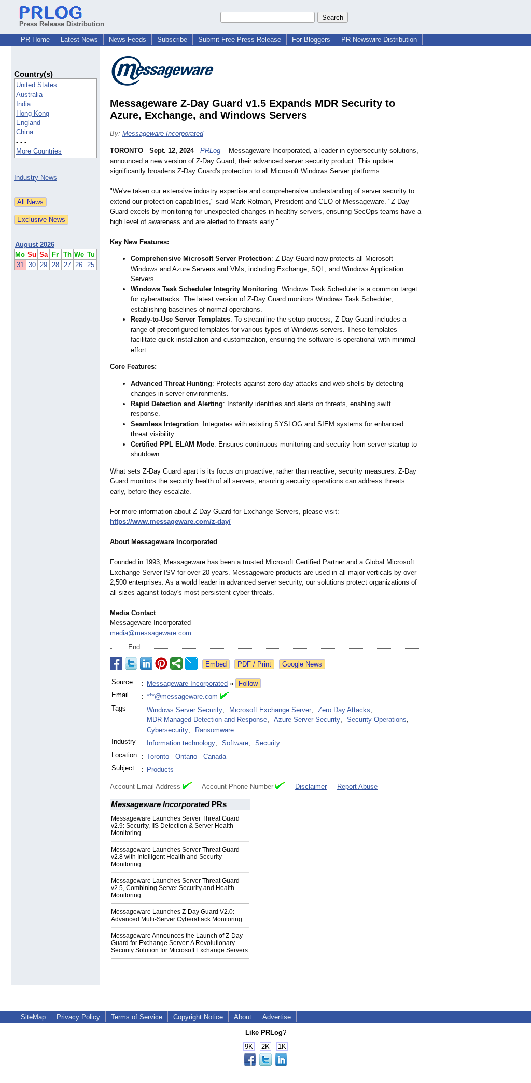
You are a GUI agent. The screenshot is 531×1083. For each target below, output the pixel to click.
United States (36, 85)
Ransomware (214, 730)
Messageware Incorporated (162, 133)
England (28, 123)
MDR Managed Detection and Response (207, 720)
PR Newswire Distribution (379, 40)
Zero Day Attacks (344, 710)
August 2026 (34, 244)
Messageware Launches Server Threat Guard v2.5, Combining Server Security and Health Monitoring (175, 888)
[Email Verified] (224, 696)
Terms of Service (136, 1017)
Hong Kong (32, 113)
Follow (248, 683)
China (24, 132)
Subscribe (172, 40)
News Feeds (127, 40)
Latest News (79, 40)
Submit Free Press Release (239, 40)
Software (235, 743)
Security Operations (377, 720)
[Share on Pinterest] (161, 663)
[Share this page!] (265, 1063)
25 (90, 265)
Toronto (158, 756)
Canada (214, 756)
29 (43, 265)
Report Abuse (357, 786)
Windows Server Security (184, 710)
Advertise (276, 1017)
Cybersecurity (167, 730)
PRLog (210, 151)
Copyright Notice (198, 1017)
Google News (302, 664)
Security (267, 743)
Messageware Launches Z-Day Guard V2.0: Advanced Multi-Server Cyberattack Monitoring (176, 915)
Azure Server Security (307, 720)
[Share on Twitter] (131, 663)
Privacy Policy (78, 1017)
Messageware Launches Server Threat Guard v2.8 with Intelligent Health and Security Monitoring (175, 857)
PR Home (35, 40)
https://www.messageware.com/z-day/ (170, 521)
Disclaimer (311, 786)
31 (20, 265)
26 (78, 265)
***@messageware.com (182, 696)
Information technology (181, 743)
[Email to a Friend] (191, 663)
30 (32, 265)
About (242, 1017)
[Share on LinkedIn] (146, 663)
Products (160, 769)
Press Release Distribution (61, 24)
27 (67, 265)
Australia (29, 95)
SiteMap (33, 1017)
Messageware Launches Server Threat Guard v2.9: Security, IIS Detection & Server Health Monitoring (175, 826)
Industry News (35, 178)
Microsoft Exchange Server (270, 710)
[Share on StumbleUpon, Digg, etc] (176, 663)
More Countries (39, 151)
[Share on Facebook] (116, 663)
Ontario (186, 756)
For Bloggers (311, 40)
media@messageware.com (150, 633)
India (23, 104)
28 (55, 265)
